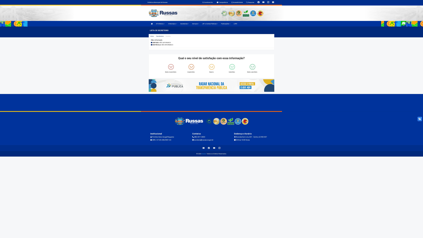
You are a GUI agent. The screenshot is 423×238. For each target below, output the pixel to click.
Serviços (195, 24)
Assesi (203, 154)
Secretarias (184, 24)
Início (152, 36)
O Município (172, 24)
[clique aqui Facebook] (209, 148)
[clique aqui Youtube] (214, 148)
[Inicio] (152, 24)
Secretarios (160, 36)
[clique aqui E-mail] (204, 148)
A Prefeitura (160, 24)
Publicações (225, 24)
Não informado (165, 42)
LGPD (235, 24)
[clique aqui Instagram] (219, 148)
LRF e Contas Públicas (209, 24)
